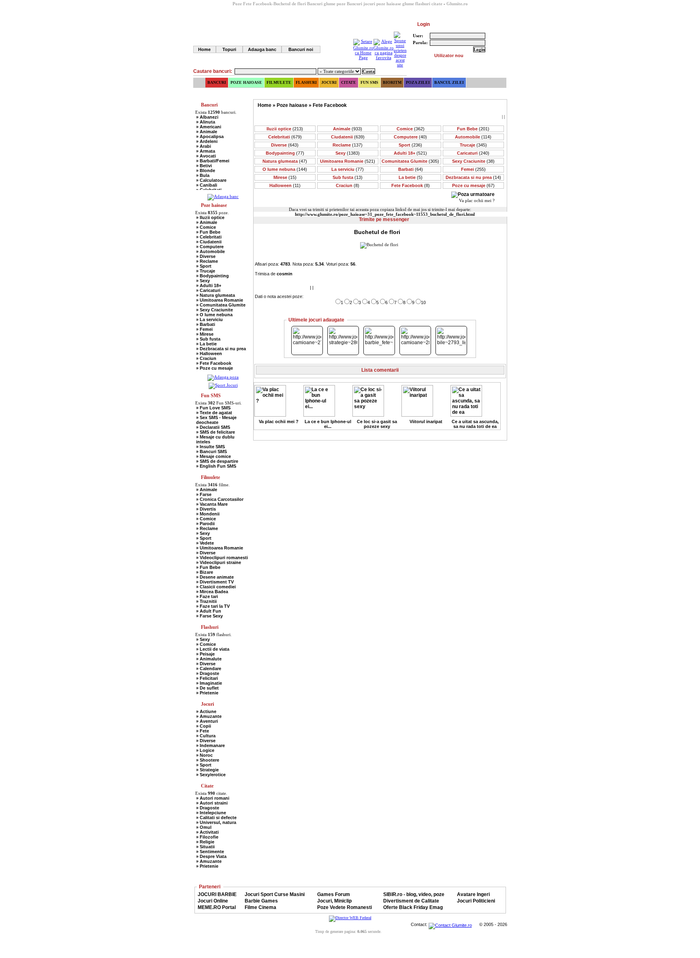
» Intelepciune (211, 812)
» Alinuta (205, 121)
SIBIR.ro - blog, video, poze (413, 894)
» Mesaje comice (213, 456)
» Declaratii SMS (213, 427)
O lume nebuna (284, 169)
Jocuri (329, 82)
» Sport (203, 266)
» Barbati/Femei (212, 160)
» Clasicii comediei (216, 586)
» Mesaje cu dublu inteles (215, 439)
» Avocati (206, 155)
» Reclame (207, 261)
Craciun (347, 185)
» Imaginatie (209, 683)
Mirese (285, 177)
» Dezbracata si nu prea (221, 348)
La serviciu (347, 169)
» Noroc (204, 755)
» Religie (205, 841)
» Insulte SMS (210, 446)
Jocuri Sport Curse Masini (275, 894)
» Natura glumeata (215, 295)
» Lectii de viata (212, 649)
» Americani (208, 126)
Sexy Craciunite (473, 161)
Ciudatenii (348, 136)
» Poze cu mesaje (214, 368)
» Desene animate (215, 577)
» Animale (206, 131)
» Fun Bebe (208, 232)
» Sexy (203, 280)
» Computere (210, 246)
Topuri (229, 49)
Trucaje (473, 145)
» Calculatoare (211, 180)
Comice (411, 128)
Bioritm (392, 82)
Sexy (347, 153)
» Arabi (203, 146)
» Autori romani (212, 798)
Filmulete (279, 82)
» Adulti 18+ (208, 285)
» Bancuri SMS (211, 451)
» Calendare (208, 668)
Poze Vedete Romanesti (344, 907)
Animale (347, 128)
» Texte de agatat (214, 412)
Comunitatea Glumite (410, 161)
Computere (410, 136)
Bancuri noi (300, 49)
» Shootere (207, 760)
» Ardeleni (207, 141)
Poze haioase (246, 82)
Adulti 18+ (410, 153)
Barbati (410, 169)
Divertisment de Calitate (411, 901)
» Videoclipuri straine (218, 562)
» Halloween (209, 353)
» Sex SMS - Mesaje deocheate (216, 420)
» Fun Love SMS (213, 407)
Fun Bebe (473, 128)
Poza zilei (418, 82)
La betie (411, 177)
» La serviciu (209, 319)
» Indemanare (210, 745)
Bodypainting (285, 153)
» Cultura (206, 735)
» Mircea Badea (212, 591)
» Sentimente (210, 851)
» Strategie (207, 769)
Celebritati (285, 136)
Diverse (285, 145)
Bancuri (216, 82)
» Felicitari (207, 678)
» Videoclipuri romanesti (222, 557)
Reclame (348, 145)
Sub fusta (348, 177)
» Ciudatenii (209, 241)
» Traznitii (206, 601)
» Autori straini (212, 802)
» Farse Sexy (209, 615)
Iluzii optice (285, 128)
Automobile (473, 136)
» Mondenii (208, 513)
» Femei (204, 329)
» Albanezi (207, 117)
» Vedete (205, 543)
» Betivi (204, 165)
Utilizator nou (448, 55)
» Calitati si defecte (216, 817)
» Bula (202, 175)
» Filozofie (207, 837)
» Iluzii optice (210, 217)
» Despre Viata (211, 856)
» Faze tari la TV (213, 606)
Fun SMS (369, 82)
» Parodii (205, 523)
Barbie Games (261, 901)
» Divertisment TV (215, 581)
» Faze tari (207, 596)
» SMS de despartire (217, 461)
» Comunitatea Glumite (220, 304)
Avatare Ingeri (473, 894)
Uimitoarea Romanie (347, 161)
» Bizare (204, 572)
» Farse (203, 494)
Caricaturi (473, 153)
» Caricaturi (208, 290)
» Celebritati (209, 236)
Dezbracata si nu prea (473, 177)
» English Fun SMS (216, 466)
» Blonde (205, 170)
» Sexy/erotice (211, 774)
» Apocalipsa (210, 136)
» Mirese (204, 334)
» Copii (203, 726)
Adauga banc (262, 49)
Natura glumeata (284, 161)
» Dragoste (207, 673)
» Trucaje (205, 270)
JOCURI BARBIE (217, 894)
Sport (410, 145)
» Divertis (206, 509)
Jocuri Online (213, 901)
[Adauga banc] (223, 196)
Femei (473, 169)
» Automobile (210, 251)
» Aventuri (207, 721)
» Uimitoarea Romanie (219, 300)
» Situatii (205, 846)
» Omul (203, 827)
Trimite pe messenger (384, 219)
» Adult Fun (208, 611)
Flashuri (306, 82)
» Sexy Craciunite (214, 309)
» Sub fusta (208, 338)
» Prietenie (207, 692)
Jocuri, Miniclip (334, 901)
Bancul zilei (449, 82)
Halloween (285, 185)
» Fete (202, 730)
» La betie (206, 343)
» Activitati (207, 832)
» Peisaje (205, 653)
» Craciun (206, 358)
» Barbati (205, 324)
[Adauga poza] (223, 377)
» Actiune (206, 711)
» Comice (206, 227)
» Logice (205, 750)
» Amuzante (209, 716)
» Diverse (206, 256)
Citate (348, 82)
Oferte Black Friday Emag (413, 907)
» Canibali (206, 185)
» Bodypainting (212, 275)
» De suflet (207, 688)
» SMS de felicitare (215, 432)
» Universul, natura (216, 822)
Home (204, 49)
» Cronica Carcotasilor (219, 499)
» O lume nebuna (214, 314)
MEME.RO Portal (217, 907)
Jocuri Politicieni (476, 901)
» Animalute (209, 658)
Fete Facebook (330, 105)
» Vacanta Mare (212, 504)
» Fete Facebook (213, 363)
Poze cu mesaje (473, 185)
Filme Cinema (260, 907)
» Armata (205, 151)
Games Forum (333, 894)
